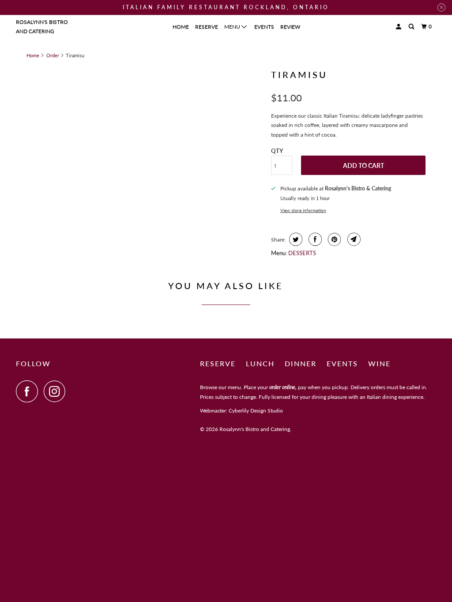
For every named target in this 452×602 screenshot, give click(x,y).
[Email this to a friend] (353, 239)
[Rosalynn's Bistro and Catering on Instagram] (57, 391)
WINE (379, 363)
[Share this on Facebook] (314, 239)
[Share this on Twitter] (294, 239)
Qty (277, 150)
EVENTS (264, 26)
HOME (181, 26)
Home (32, 55)
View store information (303, 210)
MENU (232, 26)
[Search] (412, 26)
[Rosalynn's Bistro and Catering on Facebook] (29, 391)
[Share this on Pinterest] (333, 239)
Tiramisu (299, 74)
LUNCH (260, 363)
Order (52, 55)
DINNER (300, 363)
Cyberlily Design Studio (256, 410)
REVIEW (290, 26)
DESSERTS (302, 252)
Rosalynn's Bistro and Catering (42, 27)
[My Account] (399, 26)
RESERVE (206, 26)
